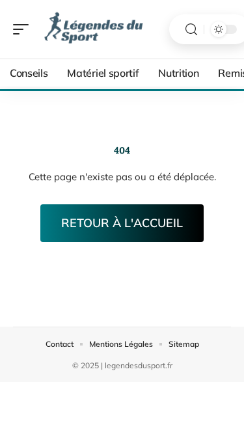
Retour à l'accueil (122, 222)
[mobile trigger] (24, 29)
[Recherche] (191, 30)
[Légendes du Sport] (93, 29)
